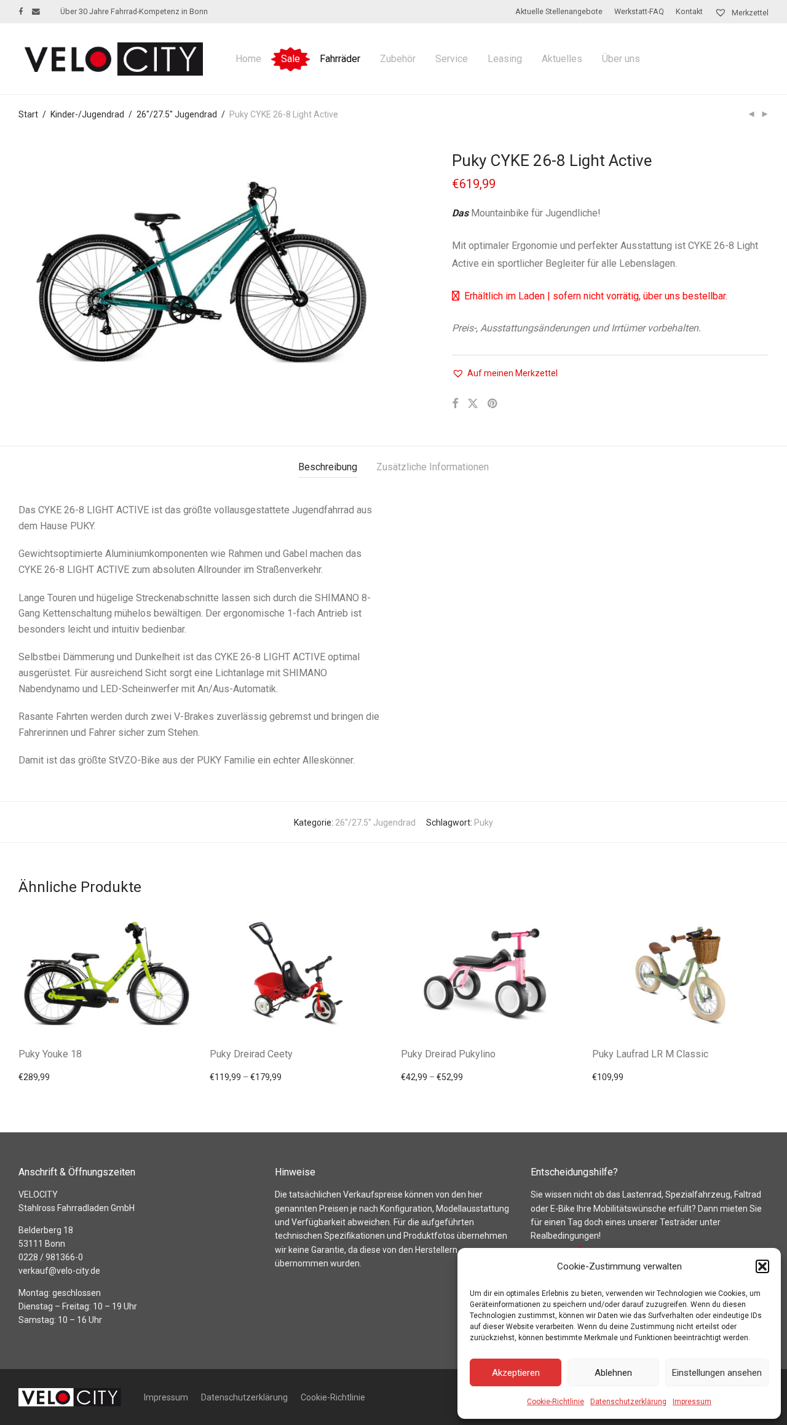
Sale (290, 59)
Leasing (505, 59)
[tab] (328, 467)
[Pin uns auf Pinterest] (493, 404)
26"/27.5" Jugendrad (176, 114)
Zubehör (398, 59)
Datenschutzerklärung (628, 1401)
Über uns (621, 59)
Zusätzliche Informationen (432, 467)
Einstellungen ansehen (717, 1372)
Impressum (692, 1401)
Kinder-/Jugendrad (87, 114)
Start (28, 114)
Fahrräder (340, 59)
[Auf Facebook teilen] (455, 404)
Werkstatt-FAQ (639, 12)
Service (451, 59)
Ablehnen (613, 1372)
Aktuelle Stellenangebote (559, 12)
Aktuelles (562, 59)
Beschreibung (327, 467)
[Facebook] (20, 11)
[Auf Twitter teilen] (472, 404)
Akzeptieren (516, 1372)
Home (248, 59)
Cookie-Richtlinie (555, 1401)
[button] (762, 1266)
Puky (483, 822)
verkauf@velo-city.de (59, 1271)
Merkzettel (749, 12)
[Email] (36, 11)
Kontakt (689, 12)
